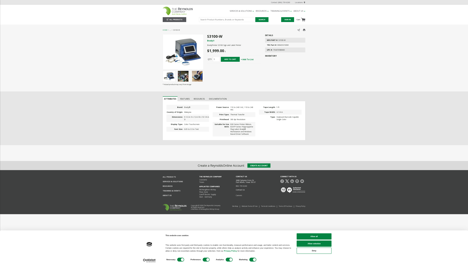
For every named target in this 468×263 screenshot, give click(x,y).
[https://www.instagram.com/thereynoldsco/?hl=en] (297, 181)
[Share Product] (299, 30)
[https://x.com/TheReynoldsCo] (287, 181)
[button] (242, 11)
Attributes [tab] (170, 99)
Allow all (314, 236)
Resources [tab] (199, 99)
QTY (210, 59)
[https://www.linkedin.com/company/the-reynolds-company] (292, 181)
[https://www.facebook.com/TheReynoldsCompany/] (282, 181)
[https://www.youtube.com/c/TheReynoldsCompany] (302, 181)
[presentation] (170, 98)
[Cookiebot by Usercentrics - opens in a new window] (149, 260)
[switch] (206, 260)
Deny (314, 251)
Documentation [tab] (218, 99)
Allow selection (314, 244)
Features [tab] (185, 99)
